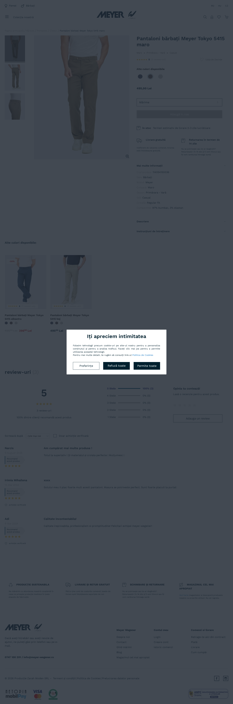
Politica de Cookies (142, 355)
